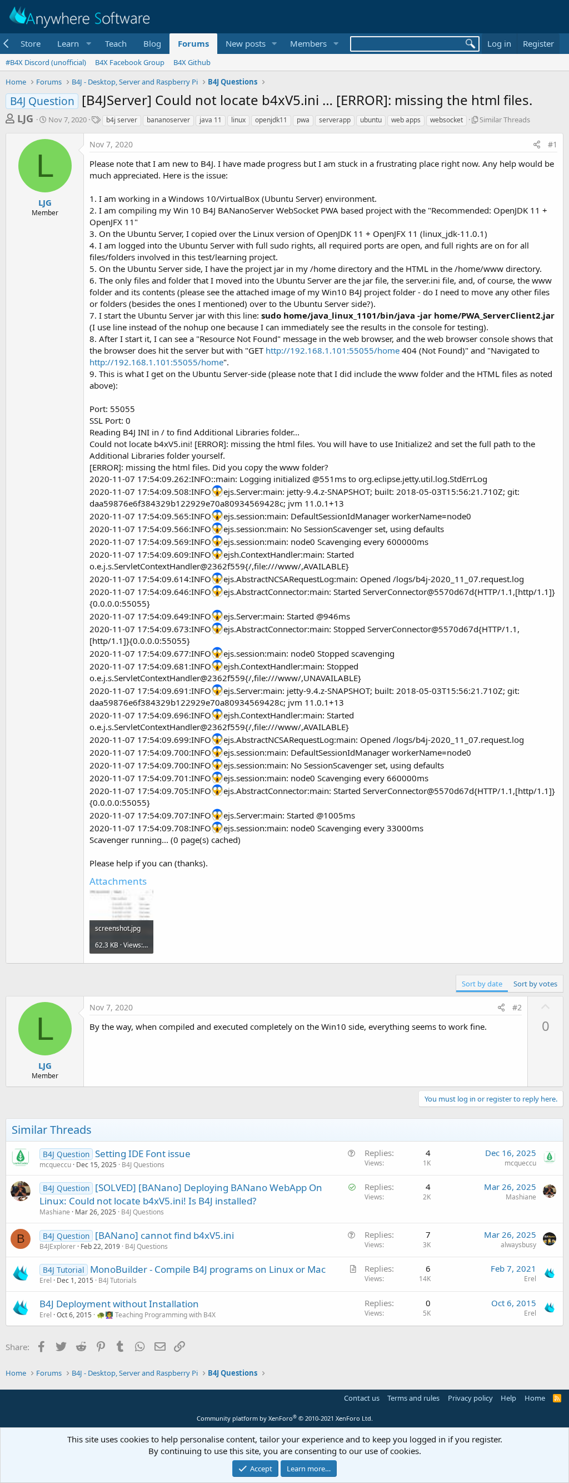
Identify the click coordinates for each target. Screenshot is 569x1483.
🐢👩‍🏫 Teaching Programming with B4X (156, 1315)
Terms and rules (413, 1398)
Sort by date (482, 984)
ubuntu (371, 120)
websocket (446, 120)
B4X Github (192, 62)
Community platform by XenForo (285, 1418)
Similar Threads (505, 120)
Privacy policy (470, 1398)
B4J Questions (143, 1164)
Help (508, 1398)
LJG (25, 118)
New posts (246, 43)
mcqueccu (55, 1164)
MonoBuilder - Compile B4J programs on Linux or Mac (208, 1269)
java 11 (210, 120)
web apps (406, 120)
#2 (517, 1007)
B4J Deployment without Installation (119, 1303)
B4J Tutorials (117, 1280)
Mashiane (54, 1212)
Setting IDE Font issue (143, 1153)
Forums (193, 43)
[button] (73, 43)
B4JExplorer (57, 1246)
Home (535, 1398)
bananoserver (168, 120)
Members (308, 43)
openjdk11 (271, 120)
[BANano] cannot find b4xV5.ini (164, 1235)
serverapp (335, 120)
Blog (152, 43)
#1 (552, 144)
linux (238, 120)
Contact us (362, 1398)
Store (31, 43)
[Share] (537, 144)
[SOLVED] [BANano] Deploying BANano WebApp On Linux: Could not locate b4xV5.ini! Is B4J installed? (180, 1194)
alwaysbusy (518, 1244)
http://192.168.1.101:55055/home (333, 350)
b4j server (121, 120)
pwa (303, 120)
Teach (116, 43)
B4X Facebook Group (129, 62)
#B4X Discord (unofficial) (46, 62)
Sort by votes (535, 984)
